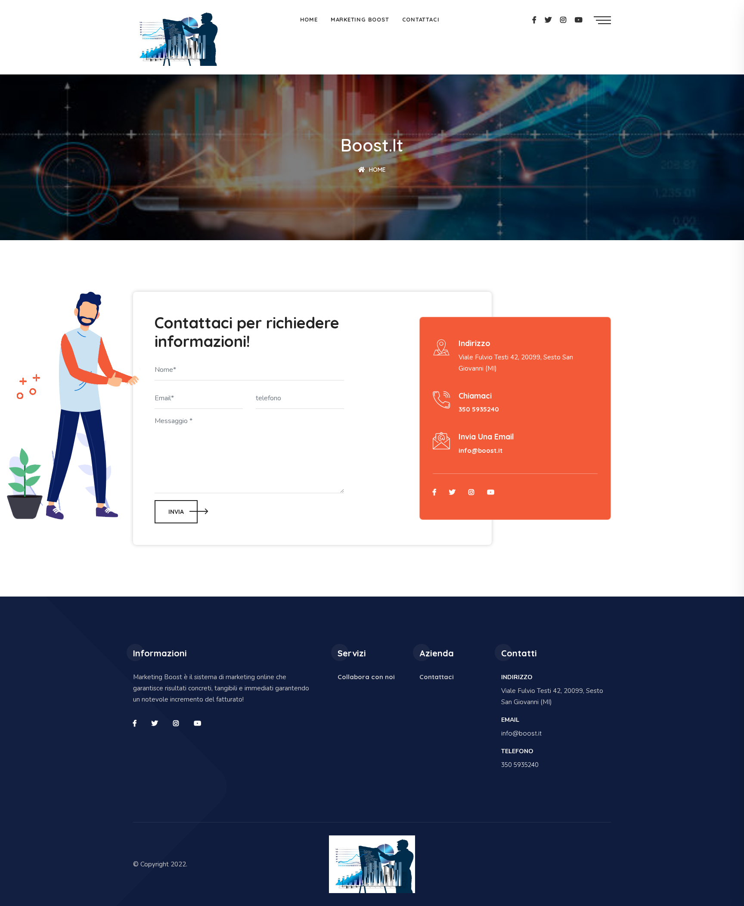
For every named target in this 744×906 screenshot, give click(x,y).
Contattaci (436, 677)
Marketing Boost (360, 19)
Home (376, 169)
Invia (176, 512)
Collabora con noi (366, 677)
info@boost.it (480, 450)
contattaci (421, 19)
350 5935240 (479, 409)
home (309, 19)
